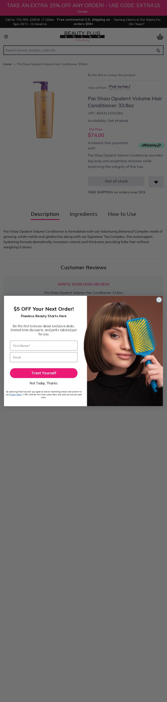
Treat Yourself (43, 373)
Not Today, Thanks (44, 383)
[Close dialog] (159, 299)
